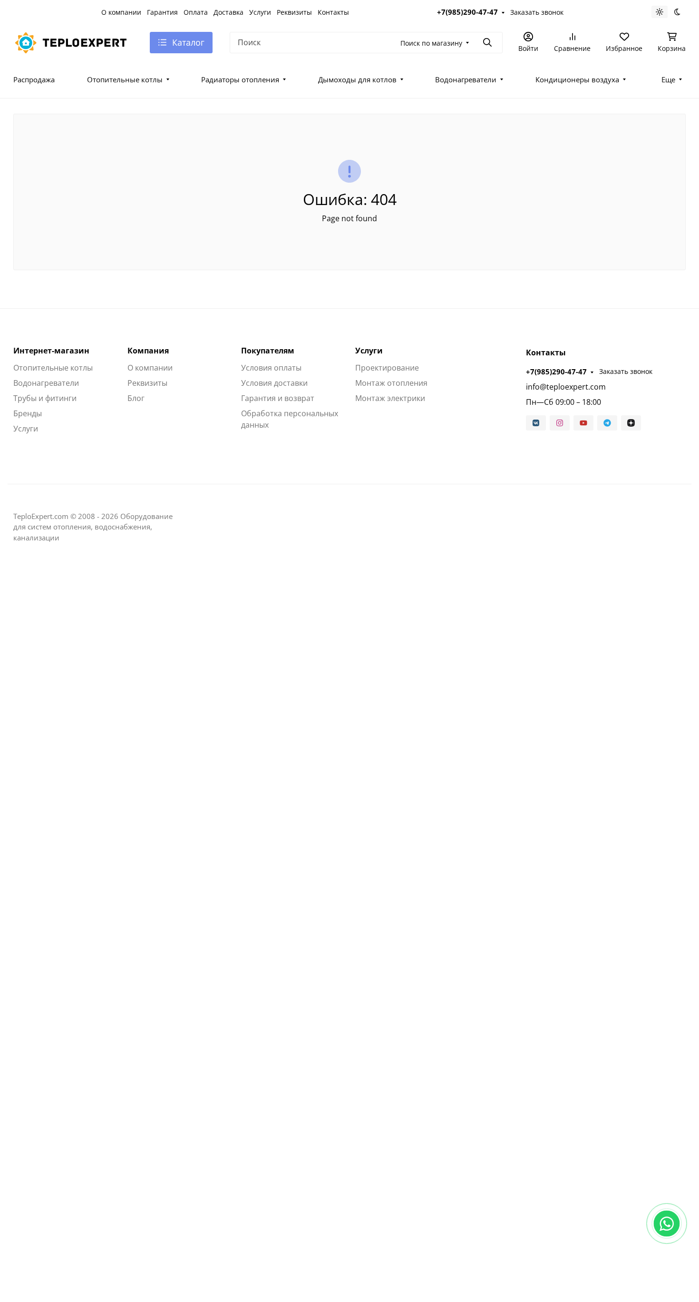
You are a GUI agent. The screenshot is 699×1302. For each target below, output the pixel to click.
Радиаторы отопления (240, 79)
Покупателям (267, 350)
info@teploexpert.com (566, 387)
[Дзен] (631, 423)
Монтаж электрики (390, 398)
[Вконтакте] (536, 423)
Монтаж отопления (391, 383)
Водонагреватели (465, 79)
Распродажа (34, 79)
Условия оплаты (271, 367)
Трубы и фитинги (45, 398)
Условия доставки (274, 383)
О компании (121, 12)
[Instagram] (560, 423)
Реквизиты (294, 12)
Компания (148, 350)
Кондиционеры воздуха (577, 79)
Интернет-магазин (51, 350)
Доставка (228, 12)
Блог (136, 398)
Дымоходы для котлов (357, 79)
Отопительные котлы (125, 79)
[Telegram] (607, 423)
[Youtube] (583, 423)
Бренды (27, 413)
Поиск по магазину (431, 43)
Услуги (260, 12)
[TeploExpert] (74, 41)
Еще (668, 79)
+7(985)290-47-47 (467, 12)
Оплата (196, 12)
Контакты (333, 12)
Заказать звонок (536, 12)
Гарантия (162, 12)
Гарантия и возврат (277, 398)
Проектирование (387, 367)
